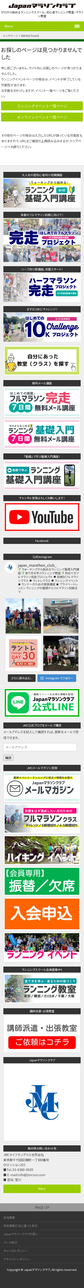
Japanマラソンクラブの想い (20, 1234)
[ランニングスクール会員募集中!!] (42, 1001)
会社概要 (9, 1217)
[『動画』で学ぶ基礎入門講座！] (42, 488)
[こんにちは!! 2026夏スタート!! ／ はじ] (61, 653)
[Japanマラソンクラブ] (42, 1138)
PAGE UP (42, 1207)
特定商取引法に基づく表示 (20, 1226)
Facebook (42, 541)
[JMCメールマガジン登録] (42, 799)
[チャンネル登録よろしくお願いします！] (42, 530)
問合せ (42, 1188)
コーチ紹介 (10, 1242)
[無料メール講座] (42, 415)
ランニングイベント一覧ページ (42, 105)
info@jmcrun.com (31, 1175)
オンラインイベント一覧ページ (42, 116)
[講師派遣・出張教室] (42, 1050)
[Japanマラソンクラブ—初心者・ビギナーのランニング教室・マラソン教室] (42, 6)
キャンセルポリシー (15, 1251)
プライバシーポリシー (16, 1259)
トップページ (10, 35)
